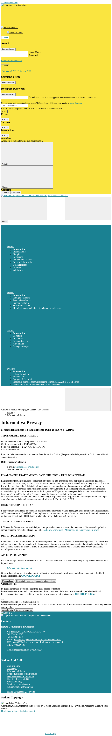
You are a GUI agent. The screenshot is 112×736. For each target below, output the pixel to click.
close (4, 221)
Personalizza (7, 581)
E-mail (32, 97)
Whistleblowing (14, 681)
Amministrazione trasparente (20, 687)
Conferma (16, 193)
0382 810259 (17, 637)
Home (10, 412)
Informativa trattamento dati (19, 568)
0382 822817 (17, 634)
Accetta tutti (45, 581)
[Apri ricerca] (88, 208)
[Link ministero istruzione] (14, 5)
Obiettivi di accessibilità (18, 679)
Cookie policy (13, 666)
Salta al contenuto (9, 2)
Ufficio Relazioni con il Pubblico (22, 674)
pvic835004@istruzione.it (37, 639)
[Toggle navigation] (24, 208)
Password (33, 55)
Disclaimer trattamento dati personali (18, 711)
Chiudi (5, 119)
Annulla (5, 193)
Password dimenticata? (11, 60)
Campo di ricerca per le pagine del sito (18, 409)
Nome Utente (35, 52)
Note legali (12, 668)
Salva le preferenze (24, 610)
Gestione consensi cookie (18, 684)
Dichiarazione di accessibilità (20, 676)
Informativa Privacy (16, 671)
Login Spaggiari (76, 103)
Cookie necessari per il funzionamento (19, 602)
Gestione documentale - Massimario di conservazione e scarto (71, 530)
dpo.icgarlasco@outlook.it (26, 467)
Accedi (5, 38)
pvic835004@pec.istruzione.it (38, 642)
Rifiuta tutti (25, 581)
